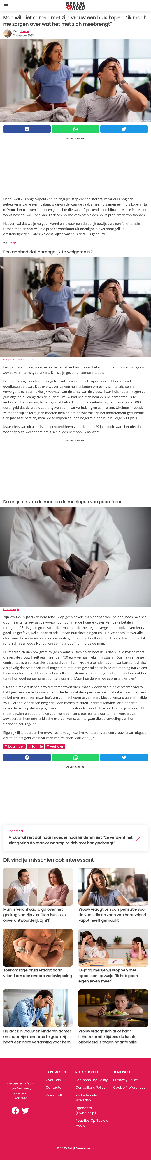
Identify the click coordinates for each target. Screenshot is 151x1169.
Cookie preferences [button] (129, 1087)
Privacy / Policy (125, 1079)
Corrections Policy (90, 1087)
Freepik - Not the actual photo (19, 359)
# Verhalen (55, 746)
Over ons (53, 1079)
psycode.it (54, 1095)
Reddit (12, 243)
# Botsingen (14, 746)
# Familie (35, 746)
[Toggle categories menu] (6, 5)
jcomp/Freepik (11, 609)
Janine (24, 31)
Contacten (54, 1087)
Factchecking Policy (92, 1079)
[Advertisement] (75, 166)
